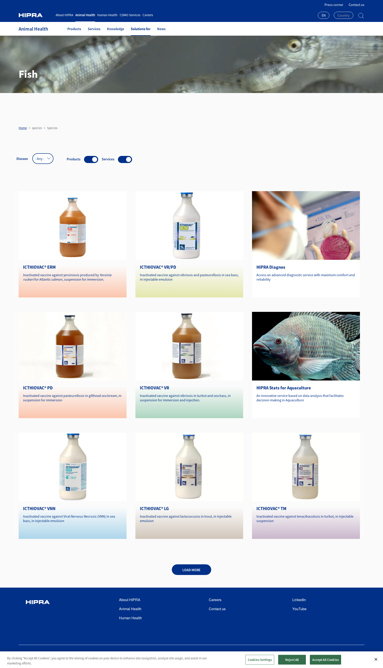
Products (74, 29)
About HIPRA (64, 15)
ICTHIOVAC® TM (271, 508)
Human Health (107, 15)
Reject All (292, 659)
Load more (191, 570)
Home (23, 128)
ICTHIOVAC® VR (154, 387)
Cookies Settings (260, 659)
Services (94, 29)
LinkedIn (299, 599)
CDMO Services (130, 15)
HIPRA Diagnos (270, 267)
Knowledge (115, 29)
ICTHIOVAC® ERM (39, 267)
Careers (148, 15)
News (161, 29)
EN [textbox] (324, 15)
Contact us (356, 4)
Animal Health (85, 15)
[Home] (35, 15)
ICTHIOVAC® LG (154, 508)
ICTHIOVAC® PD (38, 387)
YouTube (299, 608)
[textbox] (343, 15)
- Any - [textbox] (39, 158)
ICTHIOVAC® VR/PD (158, 267)
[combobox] (323, 16)
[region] (191, 659)
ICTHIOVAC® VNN (39, 508)
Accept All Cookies (325, 659)
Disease (22, 158)
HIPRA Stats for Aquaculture (283, 387)
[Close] (376, 659)
